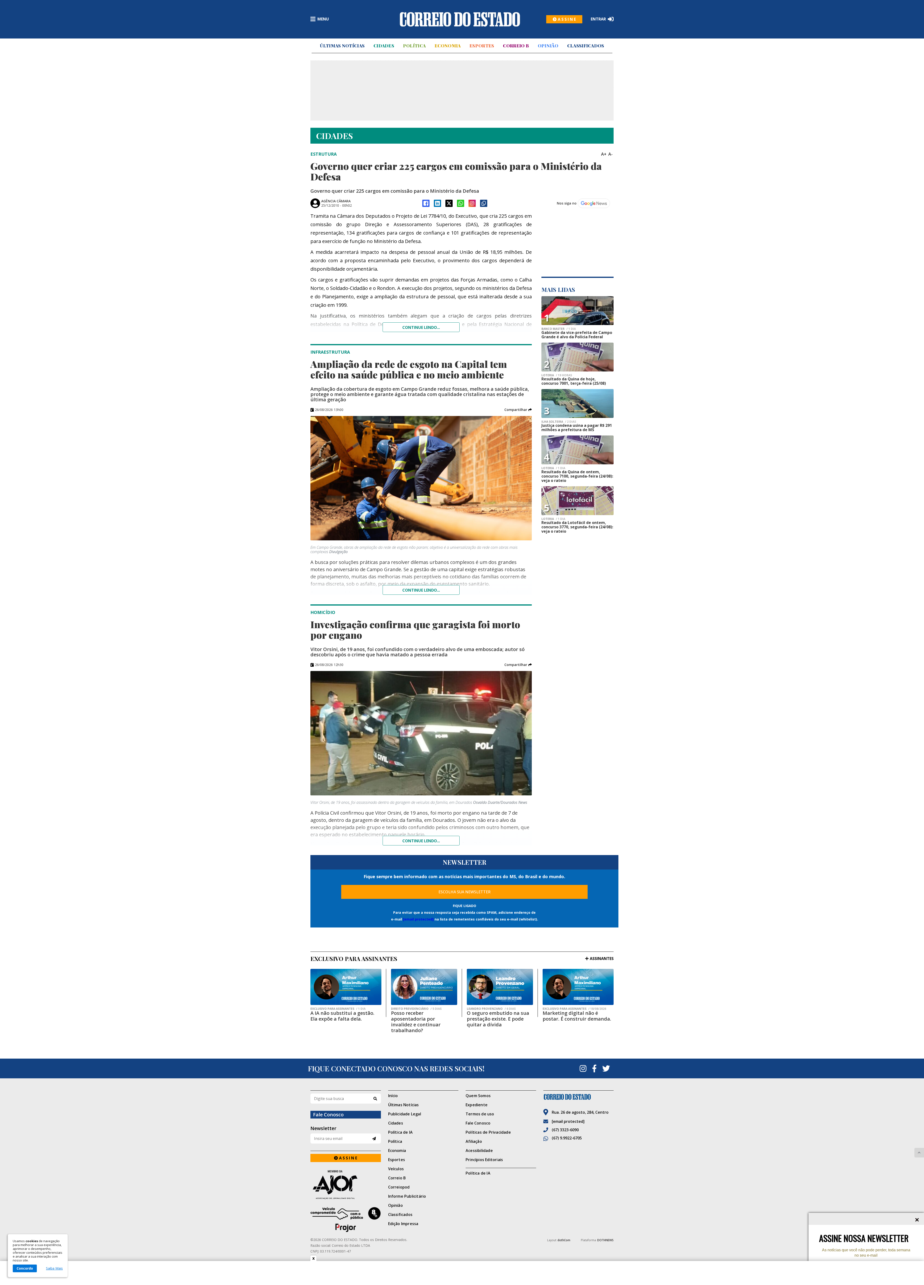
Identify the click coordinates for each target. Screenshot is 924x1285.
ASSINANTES (602, 958)
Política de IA (400, 1132)
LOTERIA (556, 375)
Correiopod (399, 1187)
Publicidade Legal (404, 1114)
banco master (558, 328)
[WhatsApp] (460, 203)
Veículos (396, 1169)
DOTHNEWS (605, 1240)
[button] (518, 410)
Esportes (481, 46)
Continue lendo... (421, 327)
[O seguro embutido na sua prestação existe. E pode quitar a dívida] (500, 987)
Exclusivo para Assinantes (338, 1008)
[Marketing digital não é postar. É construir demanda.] (578, 987)
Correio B (516, 46)
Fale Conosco (478, 1123)
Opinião (548, 46)
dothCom (564, 1240)
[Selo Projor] (345, 1219)
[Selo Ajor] (345, 1184)
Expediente (477, 1105)
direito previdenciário (416, 1008)
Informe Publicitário (407, 1196)
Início (393, 1095)
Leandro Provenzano (491, 1008)
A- (610, 154)
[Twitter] (606, 1068)
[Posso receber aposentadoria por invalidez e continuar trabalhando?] (424, 987)
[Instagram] (472, 203)
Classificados (585, 46)
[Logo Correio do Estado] (460, 19)
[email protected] (418, 919)
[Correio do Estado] (578, 1096)
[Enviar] (374, 1139)
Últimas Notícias (342, 46)
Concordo (25, 1268)
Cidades (383, 46)
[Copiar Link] (483, 203)
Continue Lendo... (421, 590)
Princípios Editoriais (484, 1159)
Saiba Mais (54, 1268)
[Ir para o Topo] (919, 1152)
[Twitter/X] (449, 203)
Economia (448, 46)
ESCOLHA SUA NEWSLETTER (464, 892)
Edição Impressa (403, 1223)
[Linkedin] (437, 203)
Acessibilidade (479, 1150)
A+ (603, 154)
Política (414, 46)
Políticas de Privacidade (488, 1132)
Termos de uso (480, 1114)
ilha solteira (558, 421)
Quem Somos (478, 1095)
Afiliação (474, 1141)
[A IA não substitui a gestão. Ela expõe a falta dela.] (345, 987)
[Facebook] (426, 203)
